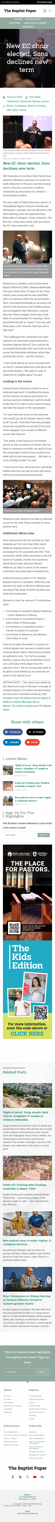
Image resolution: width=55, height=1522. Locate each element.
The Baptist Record (30, 698)
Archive (32, 1403)
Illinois (36, 101)
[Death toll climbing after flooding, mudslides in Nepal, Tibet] (8, 786)
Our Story (7, 1396)
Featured (25, 101)
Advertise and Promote (13, 1406)
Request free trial (35, 1458)
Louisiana (21, 106)
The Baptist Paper (44, 2)
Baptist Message (22, 701)
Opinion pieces (35, 1406)
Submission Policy (11, 1445)
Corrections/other (11, 1442)
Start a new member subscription (36, 1443)
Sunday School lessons (38, 1409)
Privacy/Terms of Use (12, 1506)
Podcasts (32, 1416)
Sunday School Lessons (35, 23)
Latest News (15, 23)
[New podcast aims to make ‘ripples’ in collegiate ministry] (8, 801)
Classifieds (27, 27)
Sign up (44, 835)
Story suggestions (11, 1432)
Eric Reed (34, 97)
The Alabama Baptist (10, 2)
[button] (50, 11)
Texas (23, 110)
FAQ (30, 1506)
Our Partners (8, 1403)
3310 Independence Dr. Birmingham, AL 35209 (27, 1498)
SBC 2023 (12, 110)
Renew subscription (37, 1435)
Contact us (8, 1412)
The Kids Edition (33, 19)
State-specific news (36, 1399)
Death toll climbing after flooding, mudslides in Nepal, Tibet (32, 785)
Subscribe (33, 1432)
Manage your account (37, 1455)
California (13, 101)
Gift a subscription (36, 1438)
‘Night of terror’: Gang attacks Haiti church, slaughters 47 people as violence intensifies (33, 768)
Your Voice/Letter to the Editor (15, 1435)
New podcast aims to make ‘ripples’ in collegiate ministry (33, 799)
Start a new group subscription (36, 1448)
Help (24, 1506)
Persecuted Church (36, 1412)
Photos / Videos (10, 1438)
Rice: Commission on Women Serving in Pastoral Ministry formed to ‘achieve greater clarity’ (26, 1300)
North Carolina (37, 106)
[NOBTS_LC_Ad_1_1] (27, 892)
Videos (31, 1419)
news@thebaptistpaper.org (27, 1513)
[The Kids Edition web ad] (27, 989)
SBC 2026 (18, 19)
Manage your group (36, 1452)
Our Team (7, 1399)
